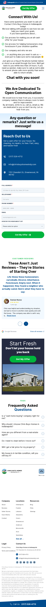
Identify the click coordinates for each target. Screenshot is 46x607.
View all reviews (36, 331)
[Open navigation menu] (43, 8)
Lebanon (19, 511)
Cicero (18, 518)
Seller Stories (6, 511)
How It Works (6, 515)
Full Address (7, 185)
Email (4, 212)
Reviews (4, 508)
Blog (31, 504)
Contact (4, 518)
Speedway (19, 535)
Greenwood (20, 521)
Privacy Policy (6, 547)
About (3, 504)
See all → (20, 539)
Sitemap (32, 511)
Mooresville (20, 528)
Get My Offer (28, 8)
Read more (11, 316)
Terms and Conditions (9, 551)
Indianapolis (20, 504)
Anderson (19, 525)
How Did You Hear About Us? (12, 221)
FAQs (31, 508)
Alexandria (19, 515)
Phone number (8, 203)
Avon (17, 531)
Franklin (18, 508)
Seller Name (7, 194)
